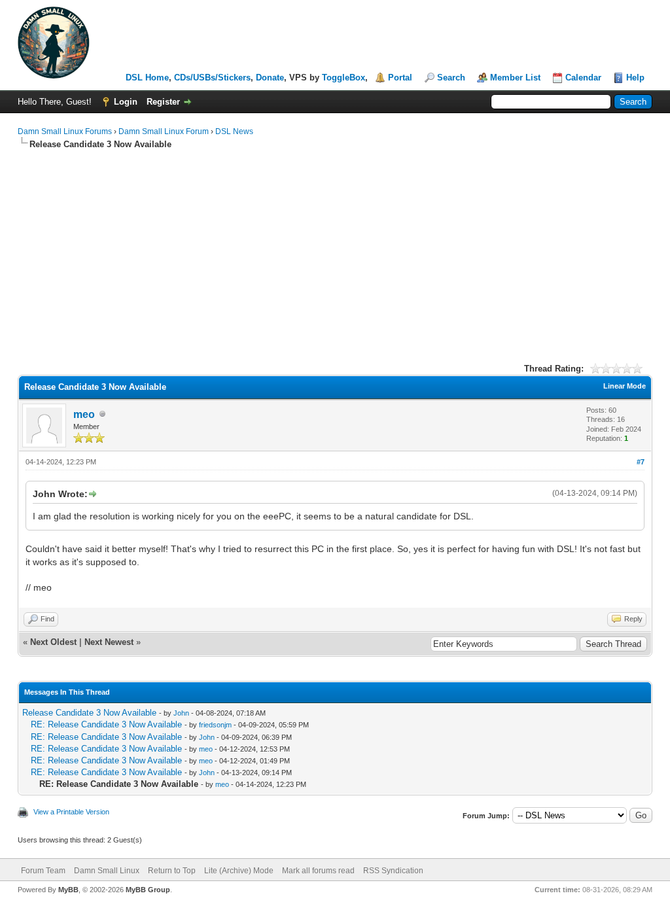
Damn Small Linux (106, 870)
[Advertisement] (335, 248)
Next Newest (108, 642)
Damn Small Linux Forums (65, 131)
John (181, 713)
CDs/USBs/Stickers (212, 77)
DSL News (234, 131)
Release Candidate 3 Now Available (89, 713)
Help (635, 77)
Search (451, 77)
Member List (515, 77)
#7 (640, 462)
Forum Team (43, 870)
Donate (270, 77)
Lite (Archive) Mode (238, 870)
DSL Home (147, 77)
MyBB (68, 890)
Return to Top (172, 870)
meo (84, 414)
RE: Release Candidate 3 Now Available (106, 724)
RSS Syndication (393, 870)
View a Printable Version (71, 812)
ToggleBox (343, 77)
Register (163, 102)
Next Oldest (53, 642)
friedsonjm (215, 725)
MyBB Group (148, 890)
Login (125, 102)
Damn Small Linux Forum (163, 131)
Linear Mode (624, 386)
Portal (400, 77)
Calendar (583, 77)
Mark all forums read (318, 870)
